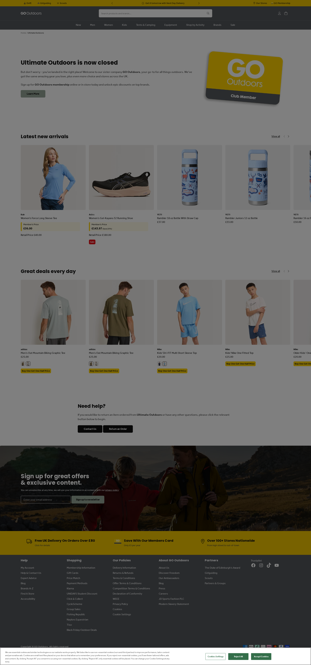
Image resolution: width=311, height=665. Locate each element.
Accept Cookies (261, 656)
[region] (155, 656)
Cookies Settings (216, 656)
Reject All (238, 656)
